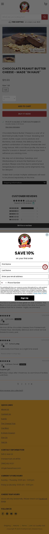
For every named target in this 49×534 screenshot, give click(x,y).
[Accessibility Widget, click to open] (45, 267)
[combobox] (4, 283)
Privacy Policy (37, 293)
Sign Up (24, 298)
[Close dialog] (47, 234)
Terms (45, 293)
